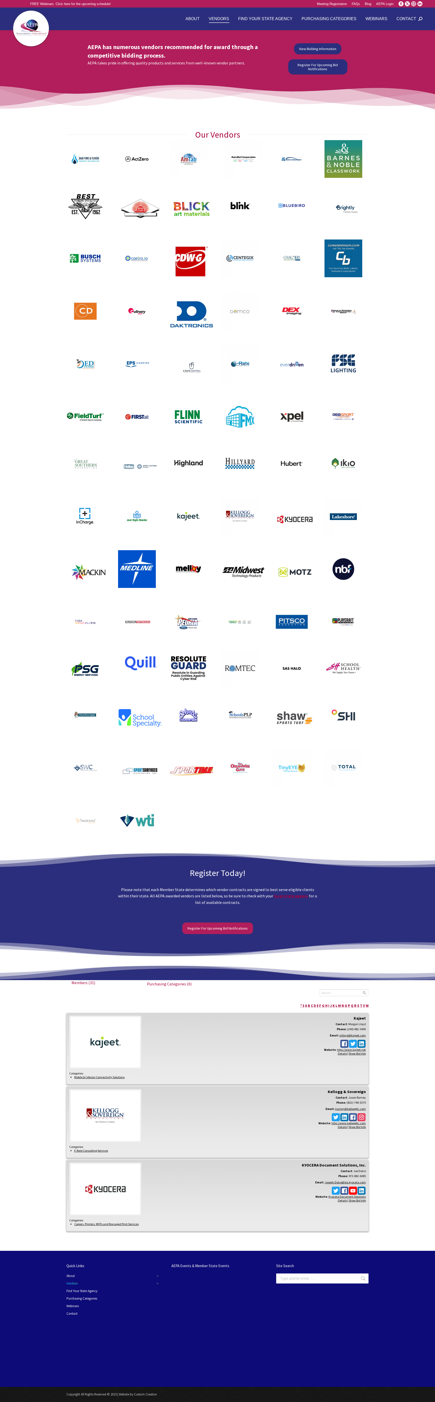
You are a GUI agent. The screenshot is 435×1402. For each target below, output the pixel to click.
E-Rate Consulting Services (91, 1150)
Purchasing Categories (169, 983)
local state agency (291, 895)
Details (342, 1053)
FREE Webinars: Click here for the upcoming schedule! (70, 4)
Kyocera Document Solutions (347, 1196)
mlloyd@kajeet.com (352, 1035)
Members (83, 982)
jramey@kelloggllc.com (350, 1109)
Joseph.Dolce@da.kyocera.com (345, 1182)
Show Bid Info (357, 1053)
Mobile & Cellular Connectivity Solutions (99, 1077)
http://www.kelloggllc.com (349, 1123)
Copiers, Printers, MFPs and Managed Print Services (106, 1224)
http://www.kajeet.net (351, 1050)
